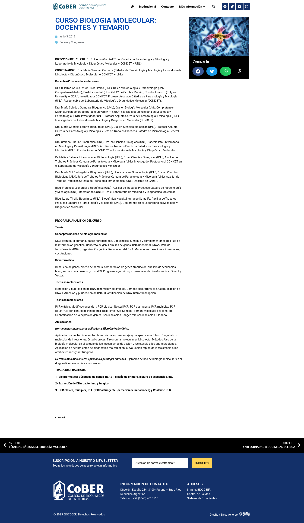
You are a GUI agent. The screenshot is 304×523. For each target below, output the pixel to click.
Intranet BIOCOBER (199, 489)
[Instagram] (246, 6)
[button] (214, 6)
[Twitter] (232, 6)
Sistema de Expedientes (202, 498)
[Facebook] (225, 6)
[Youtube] (239, 6)
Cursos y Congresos (71, 42)
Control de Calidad (198, 494)
